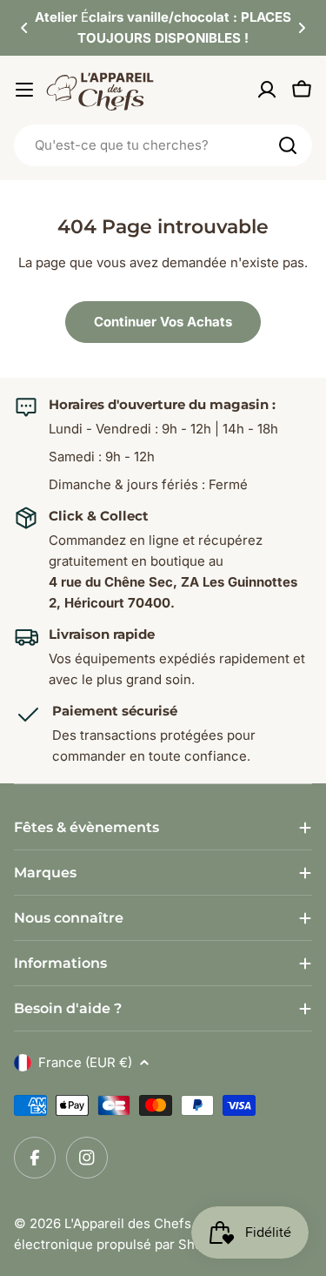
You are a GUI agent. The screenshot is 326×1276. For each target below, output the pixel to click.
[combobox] (163, 145)
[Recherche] (287, 145)
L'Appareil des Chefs (127, 1223)
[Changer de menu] (24, 89)
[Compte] (266, 89)
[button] (24, 27)
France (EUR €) (85, 1062)
